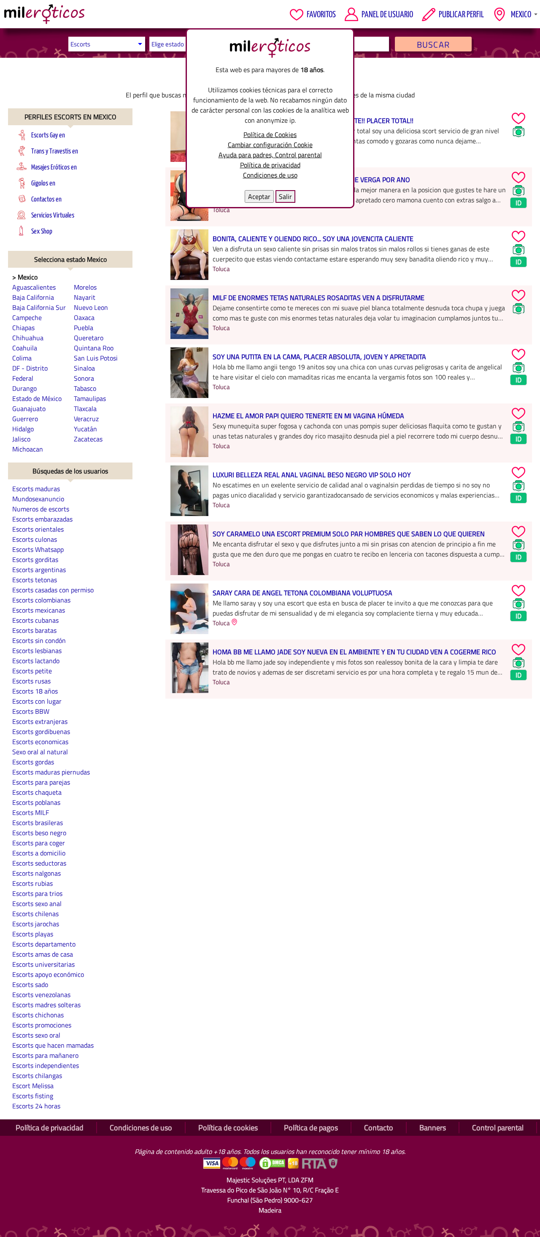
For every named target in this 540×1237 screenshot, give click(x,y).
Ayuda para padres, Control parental (270, 155)
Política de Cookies (270, 134)
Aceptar (259, 196)
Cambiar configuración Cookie (270, 145)
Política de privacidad (270, 165)
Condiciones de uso (270, 175)
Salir (285, 196)
